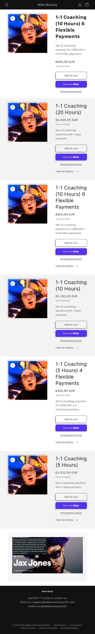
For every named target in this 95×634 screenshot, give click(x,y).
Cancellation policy (69, 628)
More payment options (71, 91)
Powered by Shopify (41, 625)
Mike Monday (26, 625)
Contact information (48, 628)
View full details (65, 171)
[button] (6, 4)
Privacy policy (76, 625)
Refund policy (60, 625)
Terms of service (28, 628)
